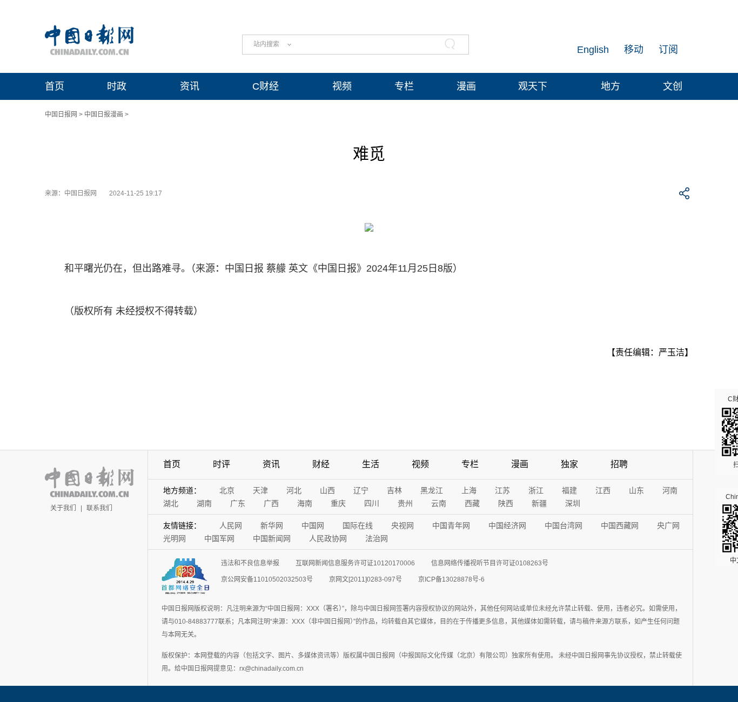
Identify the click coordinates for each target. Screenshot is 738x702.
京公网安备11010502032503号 (267, 579)
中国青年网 (451, 525)
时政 (116, 86)
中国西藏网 (620, 525)
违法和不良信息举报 (250, 563)
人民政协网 (328, 538)
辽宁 (360, 490)
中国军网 (219, 538)
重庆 (338, 503)
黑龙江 (431, 490)
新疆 (539, 503)
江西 (602, 490)
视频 (342, 86)
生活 (370, 464)
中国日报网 (61, 114)
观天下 (532, 86)
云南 (438, 503)
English (593, 49)
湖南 (204, 503)
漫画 (466, 86)
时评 (221, 464)
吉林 (394, 490)
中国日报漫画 (103, 114)
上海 (469, 490)
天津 (260, 490)
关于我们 (63, 508)
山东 (636, 490)
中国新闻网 (272, 538)
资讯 (189, 86)
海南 (304, 503)
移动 (633, 49)
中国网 (312, 525)
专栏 (404, 86)
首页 (54, 86)
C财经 (265, 86)
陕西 (505, 503)
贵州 (405, 503)
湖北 (170, 503)
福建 (569, 490)
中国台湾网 (563, 525)
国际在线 (358, 525)
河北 (293, 490)
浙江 (536, 490)
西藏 (472, 503)
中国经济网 (507, 525)
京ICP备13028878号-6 (451, 579)
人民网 (230, 525)
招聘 (619, 464)
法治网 (376, 538)
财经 (321, 464)
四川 (371, 503)
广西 (271, 503)
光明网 (174, 538)
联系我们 (99, 508)
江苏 (502, 490)
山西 (327, 490)
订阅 (668, 49)
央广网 (668, 525)
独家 (569, 464)
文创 (672, 86)
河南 (669, 490)
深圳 (572, 503)
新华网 (271, 525)
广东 (237, 503)
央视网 (402, 525)
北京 (226, 490)
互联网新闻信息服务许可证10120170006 (355, 563)
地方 (610, 86)
